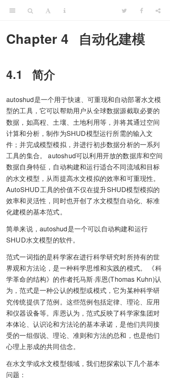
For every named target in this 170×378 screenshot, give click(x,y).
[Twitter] (124, 10)
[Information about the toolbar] (64, 10)
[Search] (30, 10)
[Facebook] (141, 10)
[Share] (158, 10)
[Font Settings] (48, 10)
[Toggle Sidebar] (12, 10)
